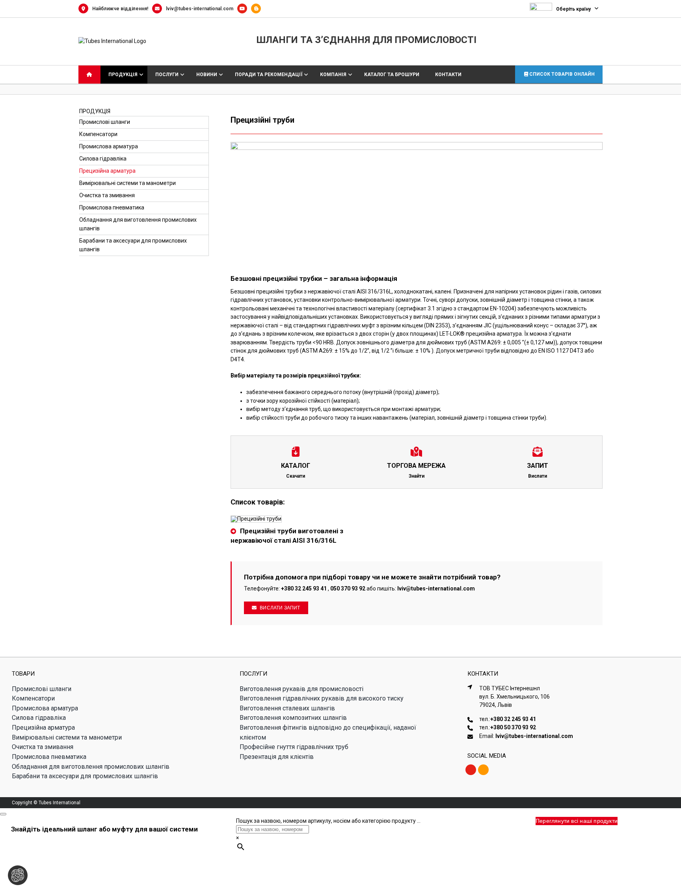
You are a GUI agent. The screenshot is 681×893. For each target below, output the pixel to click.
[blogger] (483, 769)
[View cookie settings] (18, 875)
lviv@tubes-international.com (199, 8)
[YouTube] (244, 8)
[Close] (3, 814)
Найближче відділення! (120, 8)
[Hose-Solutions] (258, 8)
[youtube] (470, 769)
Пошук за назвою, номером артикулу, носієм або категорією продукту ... (328, 821)
